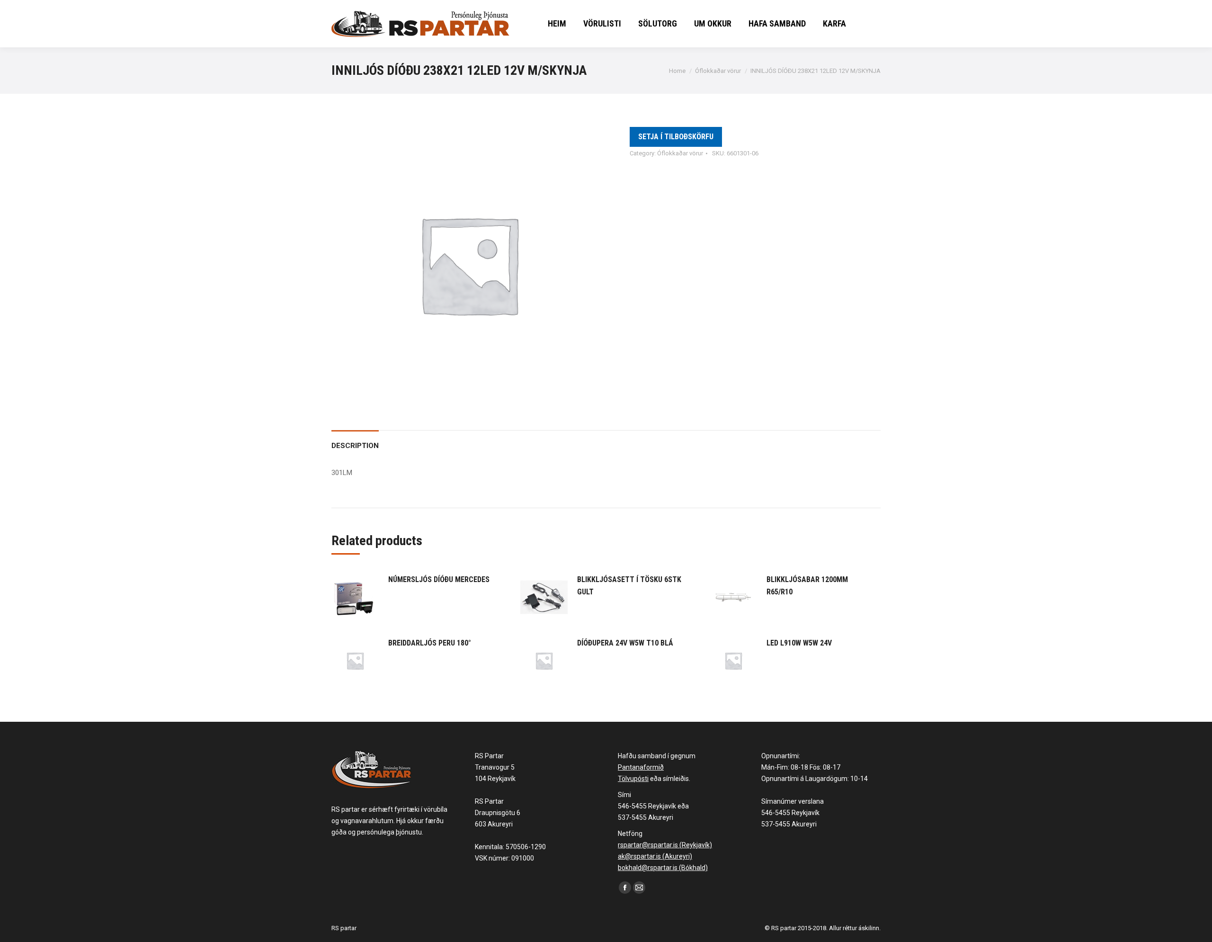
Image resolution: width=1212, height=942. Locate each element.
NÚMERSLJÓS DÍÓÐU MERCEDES (439, 579)
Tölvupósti (633, 778)
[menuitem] (557, 23)
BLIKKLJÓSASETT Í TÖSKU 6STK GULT (629, 585)
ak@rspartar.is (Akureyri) (655, 856)
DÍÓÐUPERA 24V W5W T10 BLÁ (625, 642)
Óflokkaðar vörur (680, 153)
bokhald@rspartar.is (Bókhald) (663, 867)
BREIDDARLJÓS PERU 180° (429, 642)
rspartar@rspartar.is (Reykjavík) (665, 845)
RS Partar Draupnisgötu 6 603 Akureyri (497, 813)
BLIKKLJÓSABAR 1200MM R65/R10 (807, 585)
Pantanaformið (641, 767)
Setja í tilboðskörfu (675, 136)
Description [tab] (355, 445)
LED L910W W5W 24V (799, 642)
